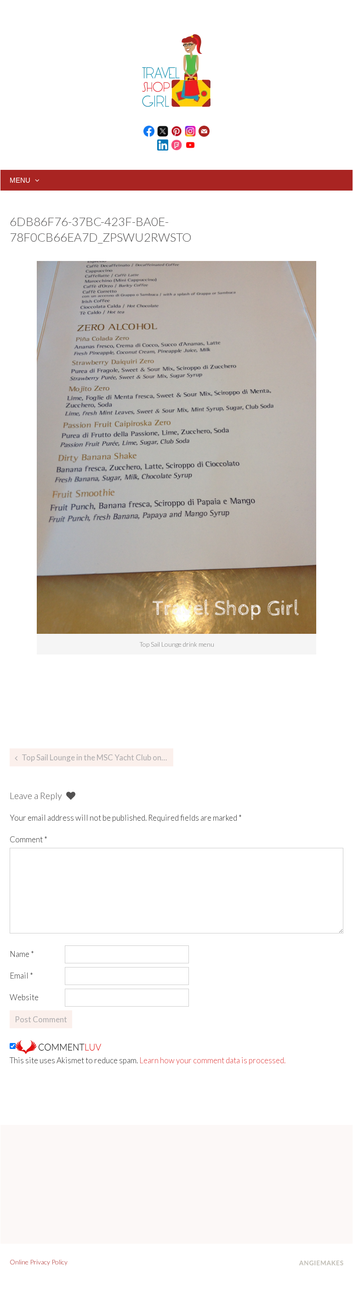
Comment (28, 839)
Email (21, 975)
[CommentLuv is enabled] (58, 1046)
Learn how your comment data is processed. (212, 1060)
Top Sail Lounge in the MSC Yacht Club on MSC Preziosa (97, 757)
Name (22, 954)
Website (24, 997)
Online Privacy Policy (39, 1262)
